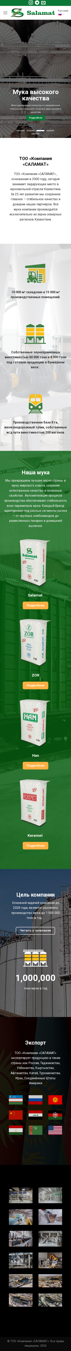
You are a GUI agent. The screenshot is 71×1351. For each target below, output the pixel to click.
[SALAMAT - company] (33, 12)
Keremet (36, 835)
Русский (63, 10)
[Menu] (5, 13)
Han (35, 755)
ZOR (35, 675)
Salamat (35, 595)
